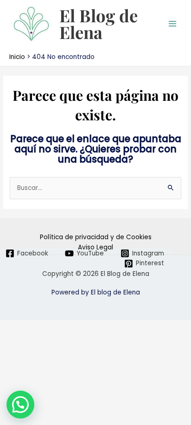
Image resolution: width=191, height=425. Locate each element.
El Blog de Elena (98, 23)
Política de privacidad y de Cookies (96, 237)
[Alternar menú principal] (172, 23)
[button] (20, 404)
